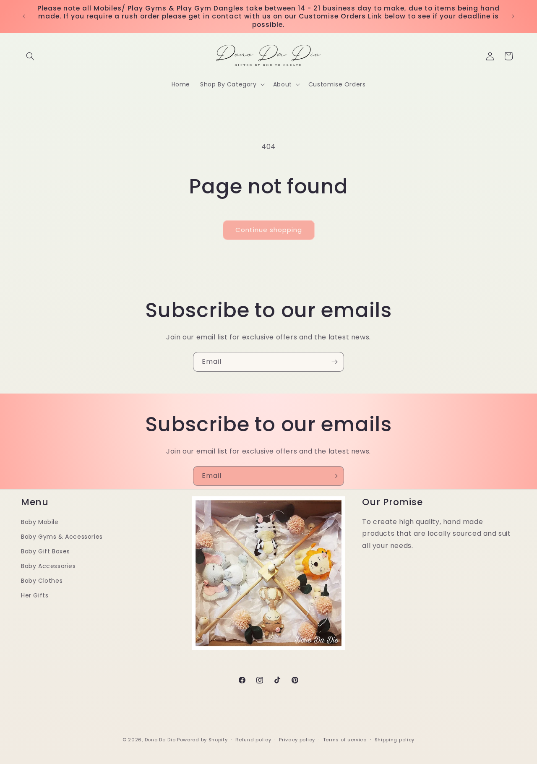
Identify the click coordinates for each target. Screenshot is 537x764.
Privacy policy (297, 739)
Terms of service (345, 739)
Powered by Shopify (202, 739)
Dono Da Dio (160, 739)
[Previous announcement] (24, 16)
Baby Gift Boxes (45, 551)
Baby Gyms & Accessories (62, 536)
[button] (30, 56)
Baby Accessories (48, 566)
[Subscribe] (334, 362)
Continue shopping (268, 229)
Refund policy (253, 739)
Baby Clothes (42, 581)
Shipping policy (395, 739)
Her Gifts (34, 596)
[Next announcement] (513, 16)
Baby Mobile (40, 522)
